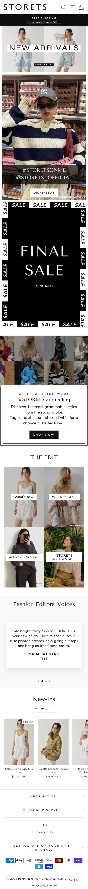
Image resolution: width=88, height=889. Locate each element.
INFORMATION (43, 796)
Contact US (44, 832)
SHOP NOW (44, 434)
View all (44, 709)
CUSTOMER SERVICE (43, 810)
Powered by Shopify (44, 885)
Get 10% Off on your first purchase (43, 847)
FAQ (44, 825)
